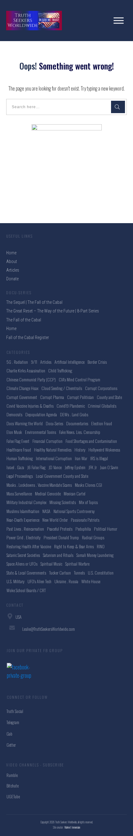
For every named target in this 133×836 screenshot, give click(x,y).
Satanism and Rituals (58, 555)
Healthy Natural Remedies (52, 449)
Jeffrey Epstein (75, 467)
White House (90, 581)
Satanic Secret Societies (23, 555)
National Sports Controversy (74, 511)
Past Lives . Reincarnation (25, 528)
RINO (101, 546)
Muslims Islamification (22, 511)
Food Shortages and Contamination (91, 441)
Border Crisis (97, 362)
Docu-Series (54, 423)
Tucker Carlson (60, 572)
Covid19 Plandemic (71, 405)
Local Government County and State (62, 476)
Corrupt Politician (80, 397)
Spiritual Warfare (77, 563)
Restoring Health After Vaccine (28, 546)
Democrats (14, 414)
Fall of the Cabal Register (27, 337)
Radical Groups (93, 537)
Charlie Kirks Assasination (25, 370)
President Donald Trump (61, 537)
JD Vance (55, 467)
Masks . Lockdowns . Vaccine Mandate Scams (39, 485)
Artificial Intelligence (69, 362)
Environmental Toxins (40, 432)
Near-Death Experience (22, 519)
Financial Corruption (47, 441)
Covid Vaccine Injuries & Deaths (30, 405)
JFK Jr (92, 467)
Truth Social (14, 711)
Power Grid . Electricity (23, 537)
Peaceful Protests (59, 528)
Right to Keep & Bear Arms (74, 546)
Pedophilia (83, 528)
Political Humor (105, 528)
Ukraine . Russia (66, 581)
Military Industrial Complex (26, 502)
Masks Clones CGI (88, 485)
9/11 (34, 362)
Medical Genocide (48, 493)
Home (11, 328)
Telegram (12, 722)
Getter (11, 744)
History (80, 449)
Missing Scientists (62, 502)
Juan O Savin (109, 467)
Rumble (12, 775)
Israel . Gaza (15, 467)
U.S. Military (15, 581)
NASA (46, 511)
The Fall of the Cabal (23, 319)
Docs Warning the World (24, 423)
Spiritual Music (51, 563)
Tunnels (79, 572)
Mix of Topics (88, 502)
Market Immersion (72, 827)
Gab (9, 733)
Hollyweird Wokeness (104, 449)
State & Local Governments (26, 572)
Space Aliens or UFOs (21, 563)
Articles (45, 362)
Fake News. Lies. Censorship (79, 432)
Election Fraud (101, 423)
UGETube (13, 796)
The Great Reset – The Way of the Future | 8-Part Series (52, 310)
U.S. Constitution (101, 572)
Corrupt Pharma (52, 397)
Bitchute (12, 785)
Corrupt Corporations (101, 388)
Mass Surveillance (19, 493)
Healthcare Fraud (18, 449)
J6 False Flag (36, 467)
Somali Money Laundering (95, 555)
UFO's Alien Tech (39, 581)
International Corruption (54, 458)
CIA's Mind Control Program (79, 379)
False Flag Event (17, 441)
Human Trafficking (19, 458)
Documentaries (77, 423)
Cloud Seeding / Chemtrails (61, 388)
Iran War (81, 458)
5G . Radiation (17, 362)
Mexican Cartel (74, 493)
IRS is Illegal (99, 458)
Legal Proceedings (19, 476)
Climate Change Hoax (22, 388)
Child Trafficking (60, 370)
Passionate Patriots (85, 519)
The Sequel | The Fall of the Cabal (34, 302)
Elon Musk (14, 432)
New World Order (55, 519)
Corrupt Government (21, 397)
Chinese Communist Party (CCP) (31, 379)
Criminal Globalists (102, 405)
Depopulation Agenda (41, 414)
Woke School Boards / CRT (26, 590)
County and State (109, 397)
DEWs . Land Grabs (74, 414)
